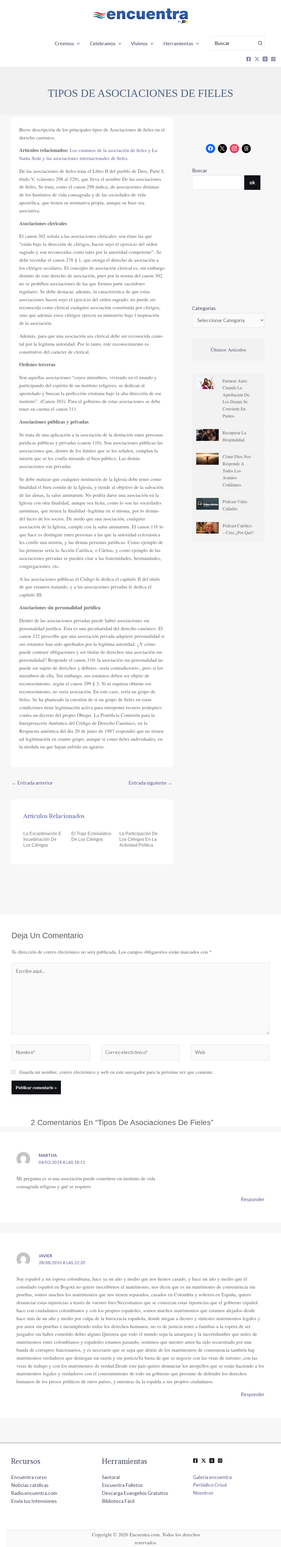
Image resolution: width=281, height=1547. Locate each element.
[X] (256, 59)
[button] (77, 43)
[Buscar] (260, 43)
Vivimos (139, 43)
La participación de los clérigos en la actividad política (138, 839)
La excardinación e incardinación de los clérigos (42, 839)
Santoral (111, 1477)
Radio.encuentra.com (34, 1493)
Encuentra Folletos (122, 1485)
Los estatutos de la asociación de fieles (109, 150)
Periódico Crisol (210, 1485)
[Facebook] (248, 59)
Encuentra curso (29, 1477)
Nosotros (203, 1493)
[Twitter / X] (203, 1460)
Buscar (199, 170)
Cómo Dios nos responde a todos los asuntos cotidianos (237, 470)
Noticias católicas (30, 1485)
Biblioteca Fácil (118, 1501)
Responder (253, 1199)
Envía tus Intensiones (34, 1501)
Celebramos (103, 43)
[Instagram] (273, 59)
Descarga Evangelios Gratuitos (135, 1493)
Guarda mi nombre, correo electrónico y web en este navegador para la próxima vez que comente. (116, 1072)
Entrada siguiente (150, 783)
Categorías (204, 308)
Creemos (64, 43)
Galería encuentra (212, 1477)
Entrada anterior (32, 783)
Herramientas (178, 43)
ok (252, 182)
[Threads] (265, 59)
